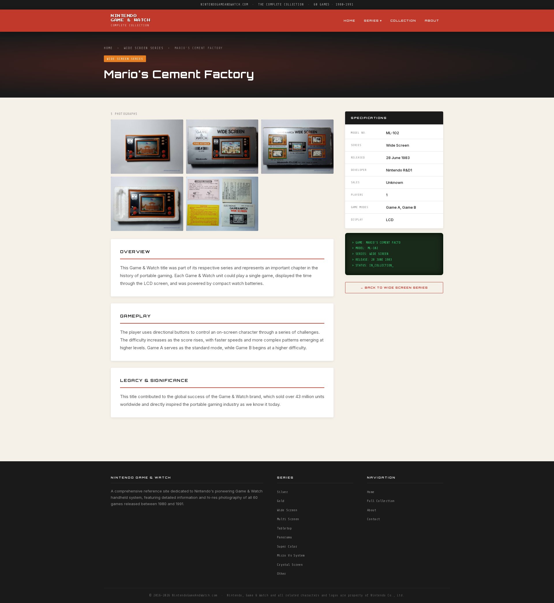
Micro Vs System (290, 555)
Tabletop (284, 528)
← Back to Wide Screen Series (394, 287)
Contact (373, 519)
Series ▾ (373, 20)
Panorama (284, 537)
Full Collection (380, 501)
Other (281, 574)
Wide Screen (287, 510)
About (432, 20)
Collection (403, 20)
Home (349, 20)
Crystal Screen (290, 565)
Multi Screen (288, 519)
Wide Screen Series (144, 48)
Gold (280, 501)
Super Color (287, 546)
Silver (282, 492)
